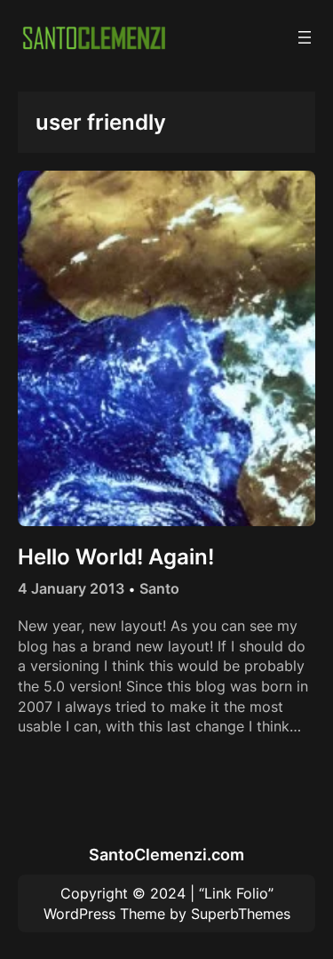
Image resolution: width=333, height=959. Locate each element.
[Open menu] (304, 37)
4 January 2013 (71, 588)
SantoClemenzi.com (166, 854)
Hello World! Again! (116, 557)
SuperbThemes (240, 914)
